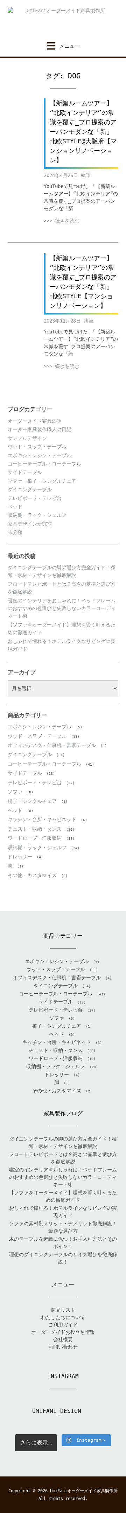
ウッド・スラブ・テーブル (37, 446)
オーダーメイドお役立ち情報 (63, 1332)
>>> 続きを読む (61, 220)
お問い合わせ (63, 1347)
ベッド (15, 506)
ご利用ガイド (63, 1324)
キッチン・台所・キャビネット (42, 819)
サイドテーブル (25, 472)
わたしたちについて (63, 1317)
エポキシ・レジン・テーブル (39, 455)
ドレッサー (20, 856)
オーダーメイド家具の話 (35, 421)
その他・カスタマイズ (32, 875)
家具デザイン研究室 (30, 524)
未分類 (15, 532)
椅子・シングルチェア (32, 801)
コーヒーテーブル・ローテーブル (44, 464)
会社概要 (63, 1339)
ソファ (15, 791)
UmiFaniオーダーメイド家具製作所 (84, 1490)
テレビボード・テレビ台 (35, 498)
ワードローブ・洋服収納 (35, 838)
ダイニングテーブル (30, 489)
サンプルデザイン (27, 438)
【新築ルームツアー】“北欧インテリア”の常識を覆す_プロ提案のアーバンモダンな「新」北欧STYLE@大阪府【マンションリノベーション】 (83, 131)
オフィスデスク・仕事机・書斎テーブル (52, 745)
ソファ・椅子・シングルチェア (42, 481)
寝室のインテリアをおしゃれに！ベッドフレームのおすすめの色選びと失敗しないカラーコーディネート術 (61, 608)
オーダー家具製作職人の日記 (39, 429)
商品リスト (63, 1310)
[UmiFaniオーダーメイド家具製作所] (63, 20)
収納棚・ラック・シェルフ (37, 515)
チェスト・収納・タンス (35, 829)
